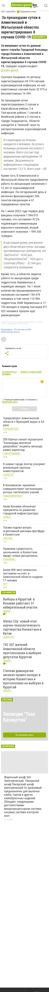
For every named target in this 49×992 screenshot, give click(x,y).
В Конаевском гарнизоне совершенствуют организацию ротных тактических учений (22, 488)
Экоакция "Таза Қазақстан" (19, 717)
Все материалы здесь (25, 735)
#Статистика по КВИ (22, 329)
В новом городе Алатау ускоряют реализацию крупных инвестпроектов (24, 467)
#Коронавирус (7, 329)
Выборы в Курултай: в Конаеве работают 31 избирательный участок (20, 603)
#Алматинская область (10, 332)
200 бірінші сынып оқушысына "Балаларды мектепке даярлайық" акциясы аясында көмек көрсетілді (23, 445)
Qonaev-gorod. (10, 70)
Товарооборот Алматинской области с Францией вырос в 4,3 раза (23, 421)
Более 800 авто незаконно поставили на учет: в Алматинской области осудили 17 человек (23, 575)
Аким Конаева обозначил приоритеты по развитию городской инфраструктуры (20, 510)
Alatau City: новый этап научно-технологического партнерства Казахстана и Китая (22, 627)
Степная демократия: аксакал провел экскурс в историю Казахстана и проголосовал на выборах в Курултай (23, 679)
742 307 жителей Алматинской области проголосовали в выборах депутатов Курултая (22, 651)
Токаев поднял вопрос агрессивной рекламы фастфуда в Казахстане (23, 531)
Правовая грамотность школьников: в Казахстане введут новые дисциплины (20, 552)
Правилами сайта (9, 402)
